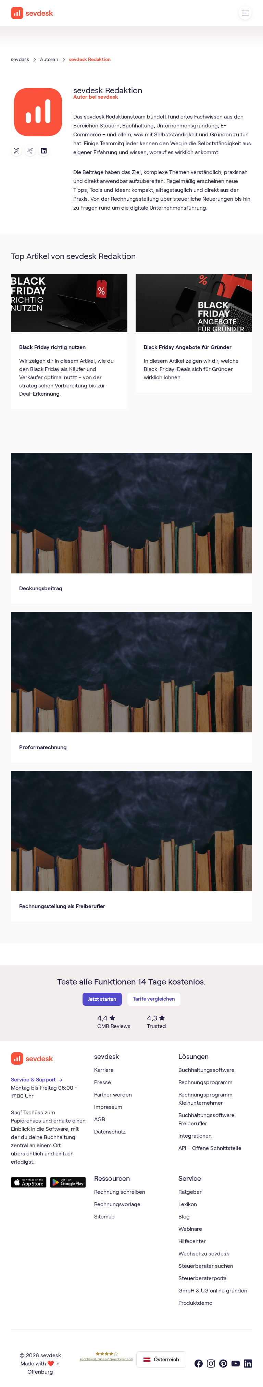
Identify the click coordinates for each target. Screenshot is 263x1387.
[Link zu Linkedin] (43, 150)
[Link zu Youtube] (235, 1364)
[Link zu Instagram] (211, 1364)
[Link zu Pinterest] (223, 1364)
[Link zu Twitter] (16, 150)
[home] (32, 13)
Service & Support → (37, 1079)
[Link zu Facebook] (199, 1364)
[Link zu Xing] (30, 150)
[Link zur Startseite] (32, 1058)
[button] (245, 13)
